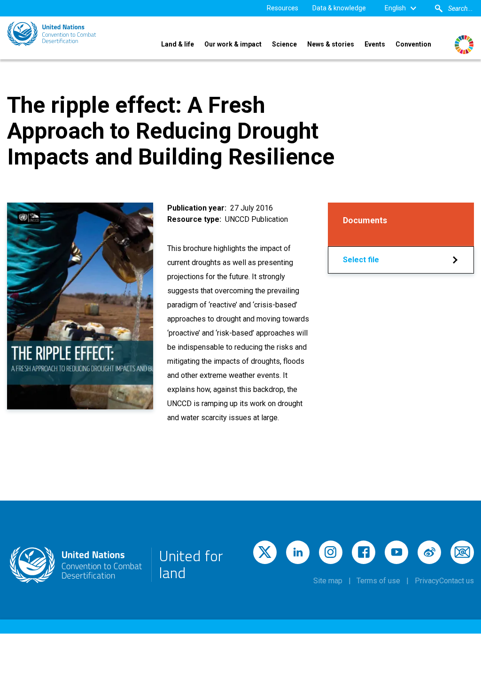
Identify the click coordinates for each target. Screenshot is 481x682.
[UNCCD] (51, 34)
